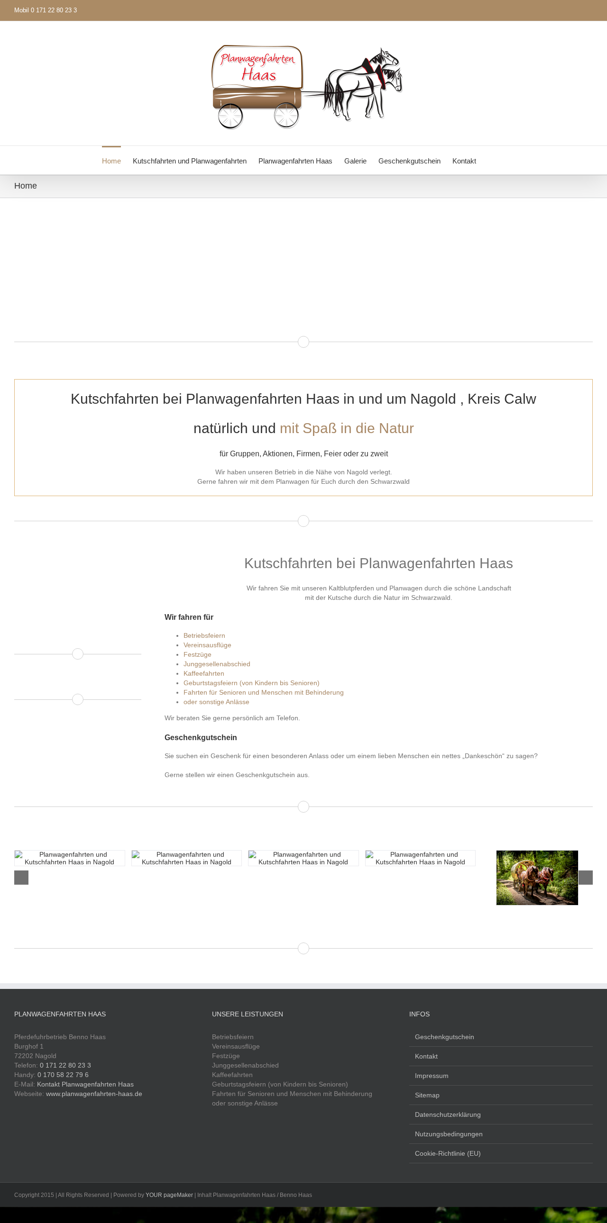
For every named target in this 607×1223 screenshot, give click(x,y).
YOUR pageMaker (169, 1195)
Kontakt (426, 1056)
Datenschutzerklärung (448, 1114)
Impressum (432, 1075)
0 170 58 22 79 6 (63, 1074)
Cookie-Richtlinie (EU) (448, 1153)
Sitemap (427, 1095)
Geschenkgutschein (444, 1037)
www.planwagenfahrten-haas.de (94, 1093)
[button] (491, 160)
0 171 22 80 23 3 (65, 1065)
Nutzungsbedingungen (449, 1134)
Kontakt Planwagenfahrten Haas (85, 1084)
